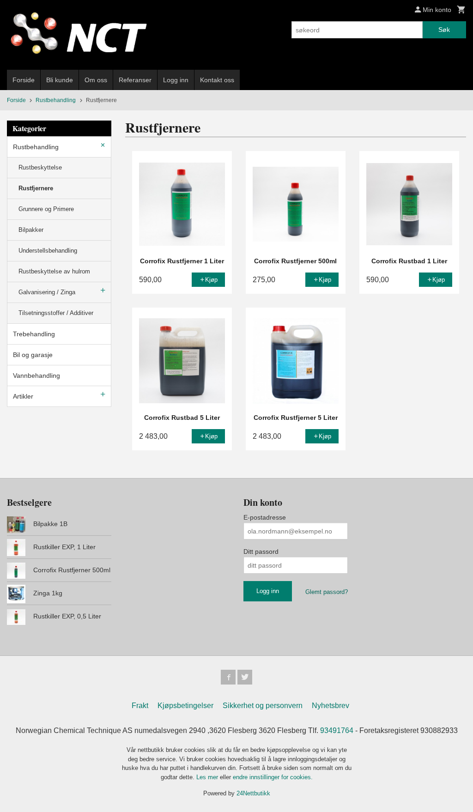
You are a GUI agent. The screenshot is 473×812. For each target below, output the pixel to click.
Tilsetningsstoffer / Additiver (55, 312)
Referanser (135, 80)
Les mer (208, 777)
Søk (444, 29)
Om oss (96, 80)
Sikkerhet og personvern (263, 705)
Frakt (140, 705)
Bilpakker (30, 229)
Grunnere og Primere (46, 209)
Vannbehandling (36, 375)
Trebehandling (34, 334)
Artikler (23, 396)
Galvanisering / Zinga (46, 292)
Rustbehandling (36, 147)
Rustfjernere (35, 188)
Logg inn (175, 80)
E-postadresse (264, 517)
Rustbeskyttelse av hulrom (54, 271)
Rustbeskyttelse (40, 167)
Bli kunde (59, 80)
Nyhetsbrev (330, 705)
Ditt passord (261, 551)
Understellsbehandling (47, 250)
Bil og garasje (33, 354)
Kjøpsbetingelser (185, 705)
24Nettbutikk (253, 793)
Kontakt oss (217, 80)
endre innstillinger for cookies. (273, 777)
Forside (23, 80)
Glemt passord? (326, 591)
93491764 (336, 730)
